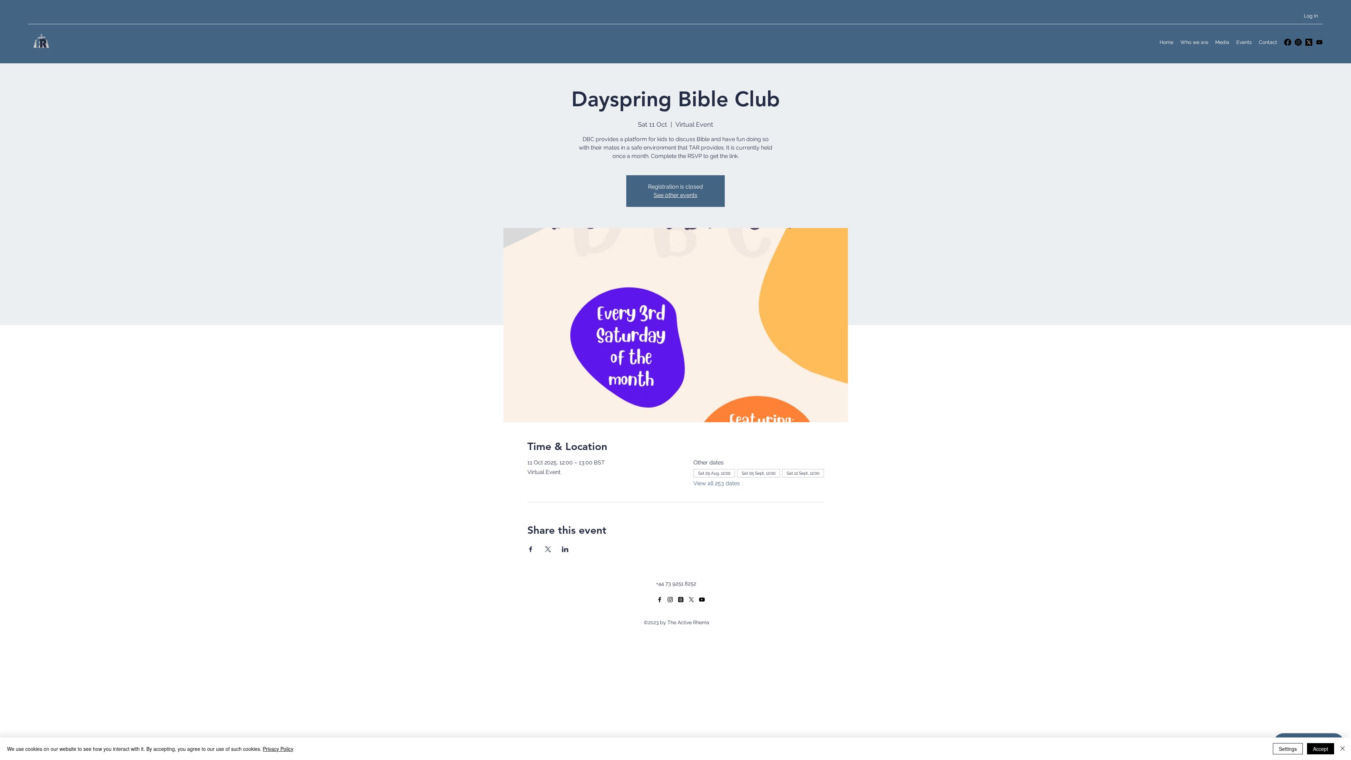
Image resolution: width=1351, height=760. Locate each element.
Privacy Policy (278, 748)
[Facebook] (1287, 42)
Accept (1320, 748)
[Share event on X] (548, 549)
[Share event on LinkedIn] (565, 549)
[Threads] (680, 599)
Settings (1288, 748)
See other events (675, 195)
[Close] (1342, 748)
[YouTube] (1319, 42)
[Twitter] (1308, 42)
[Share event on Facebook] (530, 549)
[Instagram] (1298, 42)
